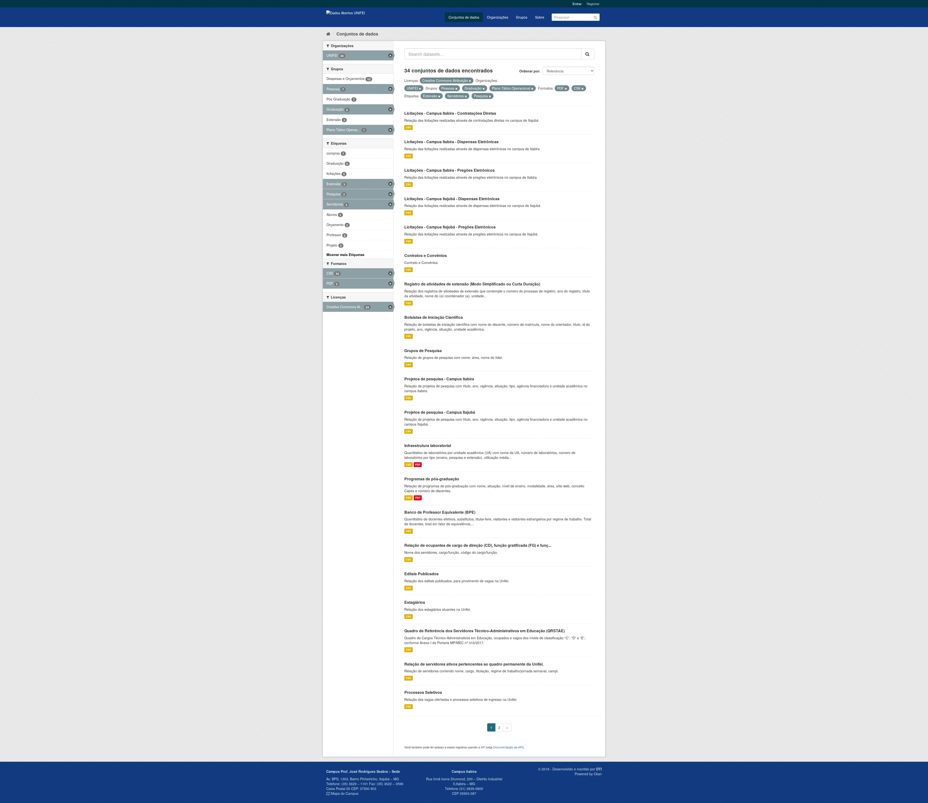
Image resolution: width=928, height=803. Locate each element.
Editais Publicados (421, 573)
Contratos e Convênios (425, 255)
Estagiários (414, 602)
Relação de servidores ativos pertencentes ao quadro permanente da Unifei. (474, 664)
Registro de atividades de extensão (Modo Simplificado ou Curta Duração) (472, 284)
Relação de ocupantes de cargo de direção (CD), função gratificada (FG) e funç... (477, 545)
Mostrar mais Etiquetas (345, 254)
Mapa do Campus (344, 793)
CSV (408, 127)
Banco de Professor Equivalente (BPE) (439, 512)
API (483, 747)
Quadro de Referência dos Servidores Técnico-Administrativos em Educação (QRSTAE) (484, 630)
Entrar (577, 3)
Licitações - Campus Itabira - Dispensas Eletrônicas (451, 141)
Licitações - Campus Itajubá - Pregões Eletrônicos (450, 227)
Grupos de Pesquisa (423, 350)
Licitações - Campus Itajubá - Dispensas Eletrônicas (452, 198)
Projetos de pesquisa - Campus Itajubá (439, 412)
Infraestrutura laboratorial (427, 445)
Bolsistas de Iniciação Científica (433, 317)
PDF (417, 464)
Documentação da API (508, 747)
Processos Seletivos (423, 692)
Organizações (497, 17)
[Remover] (470, 81)
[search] (587, 53)
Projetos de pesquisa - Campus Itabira (439, 379)
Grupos (521, 17)
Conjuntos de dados (464, 17)
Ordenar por (529, 71)
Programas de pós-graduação (431, 479)
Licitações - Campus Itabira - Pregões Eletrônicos (449, 170)
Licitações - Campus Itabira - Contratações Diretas (450, 113)
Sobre (539, 17)
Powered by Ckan (588, 773)
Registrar (593, 3)
